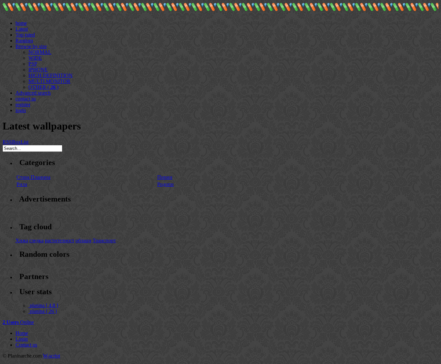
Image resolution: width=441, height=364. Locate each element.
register (22, 104)
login (20, 110)
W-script (51, 356)
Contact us (26, 345)
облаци (83, 240)
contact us (25, 98)
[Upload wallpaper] (18, 17)
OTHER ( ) (43, 87)
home (21, 23)
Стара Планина (33, 177)
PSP (32, 64)
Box (16, 142)
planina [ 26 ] (43, 311)
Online (18, 322)
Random (24, 40)
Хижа (21, 240)
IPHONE (38, 69)
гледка (36, 240)
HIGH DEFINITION (50, 75)
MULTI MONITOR (49, 81)
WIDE (35, 58)
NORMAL (39, 52)
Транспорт (104, 240)
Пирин (164, 177)
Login (21, 339)
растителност (59, 240)
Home (21, 333)
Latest (21, 29)
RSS (7, 142)
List (24, 142)
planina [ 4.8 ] (44, 305)
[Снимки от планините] (9, 9)
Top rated (25, 34)
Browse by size (31, 46)
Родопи (165, 184)
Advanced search (33, 93)
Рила (21, 184)
